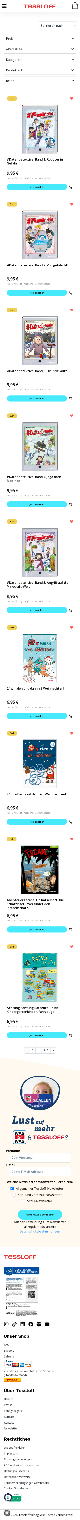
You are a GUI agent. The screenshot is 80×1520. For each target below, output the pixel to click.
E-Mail (10, 1165)
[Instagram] (6, 1324)
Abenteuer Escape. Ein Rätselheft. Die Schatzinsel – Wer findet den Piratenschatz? (35, 904)
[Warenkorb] (75, 5)
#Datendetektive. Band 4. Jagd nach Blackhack (34, 479)
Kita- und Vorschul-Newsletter (40, 1195)
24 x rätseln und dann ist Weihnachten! (36, 794)
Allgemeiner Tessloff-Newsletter (39, 1188)
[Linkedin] (22, 1324)
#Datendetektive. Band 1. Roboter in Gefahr (35, 161)
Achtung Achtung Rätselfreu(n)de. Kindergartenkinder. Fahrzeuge (33, 1010)
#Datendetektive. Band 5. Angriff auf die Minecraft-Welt (38, 584)
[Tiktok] (14, 1324)
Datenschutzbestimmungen (39, 1231)
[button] (70, 187)
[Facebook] (30, 1324)
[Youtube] (47, 1324)
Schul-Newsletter (39, 1201)
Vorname (13, 1151)
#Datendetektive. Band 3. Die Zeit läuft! (37, 371)
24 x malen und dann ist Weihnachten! (35, 688)
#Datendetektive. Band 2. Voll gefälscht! (37, 265)
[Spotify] (39, 1324)
